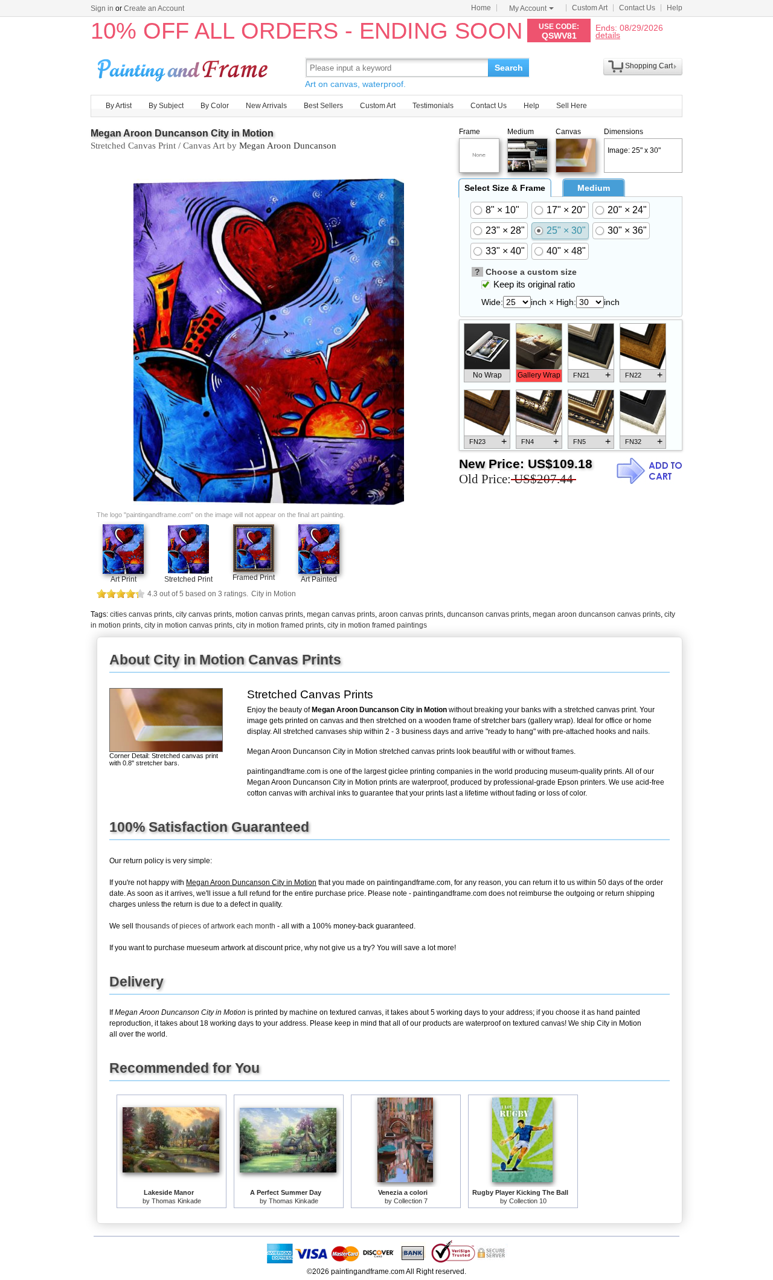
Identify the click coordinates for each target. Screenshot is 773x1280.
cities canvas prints (141, 614)
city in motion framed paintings (377, 625)
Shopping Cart (649, 66)
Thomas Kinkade (176, 1200)
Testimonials (433, 105)
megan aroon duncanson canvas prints (597, 614)
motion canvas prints (269, 614)
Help (674, 8)
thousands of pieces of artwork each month (205, 926)
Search (509, 67)
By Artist (119, 105)
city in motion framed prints (280, 625)
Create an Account (154, 8)
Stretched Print (188, 579)
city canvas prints (204, 614)
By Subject (166, 105)
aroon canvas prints (411, 614)
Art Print (123, 579)
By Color (214, 105)
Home (481, 8)
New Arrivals (266, 105)
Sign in (102, 8)
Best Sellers (323, 105)
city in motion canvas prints (188, 625)
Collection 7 (411, 1200)
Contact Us (637, 8)
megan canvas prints (341, 614)
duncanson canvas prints (488, 614)
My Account (528, 8)
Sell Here (571, 105)
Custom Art (590, 8)
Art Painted (319, 579)
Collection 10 (528, 1200)
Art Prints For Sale (184, 67)
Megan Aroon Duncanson (287, 145)
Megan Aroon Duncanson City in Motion (182, 133)
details (607, 35)
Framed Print (254, 577)
